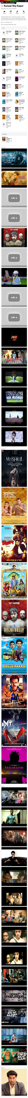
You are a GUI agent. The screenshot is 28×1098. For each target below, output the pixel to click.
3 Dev (20, 69)
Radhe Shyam (22, 31)
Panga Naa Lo (8, 123)
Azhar (20, 84)
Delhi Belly (21, 107)
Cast (3, 28)
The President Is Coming (9, 138)
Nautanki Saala (8, 108)
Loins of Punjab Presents (8, 116)
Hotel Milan (9, 69)
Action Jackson (8, 93)
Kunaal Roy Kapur (13, 5)
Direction (4, 134)
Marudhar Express (21, 62)
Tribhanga (8, 54)
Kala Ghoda (8, 31)
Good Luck (8, 77)
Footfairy (21, 54)
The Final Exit (8, 85)
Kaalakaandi (22, 77)
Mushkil (8, 61)
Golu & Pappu (9, 100)
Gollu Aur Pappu (21, 93)
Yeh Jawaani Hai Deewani (22, 100)
